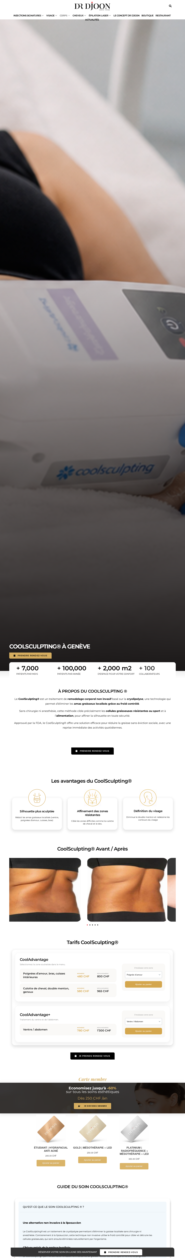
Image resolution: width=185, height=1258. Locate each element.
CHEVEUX (78, 15)
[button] (92, 1207)
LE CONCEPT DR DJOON (126, 15)
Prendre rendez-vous (32, 655)
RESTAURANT (163, 15)
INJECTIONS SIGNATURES (27, 15)
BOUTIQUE (147, 15)
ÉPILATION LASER (98, 15)
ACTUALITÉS (92, 19)
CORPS (63, 15)
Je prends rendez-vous (94, 1056)
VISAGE (50, 15)
